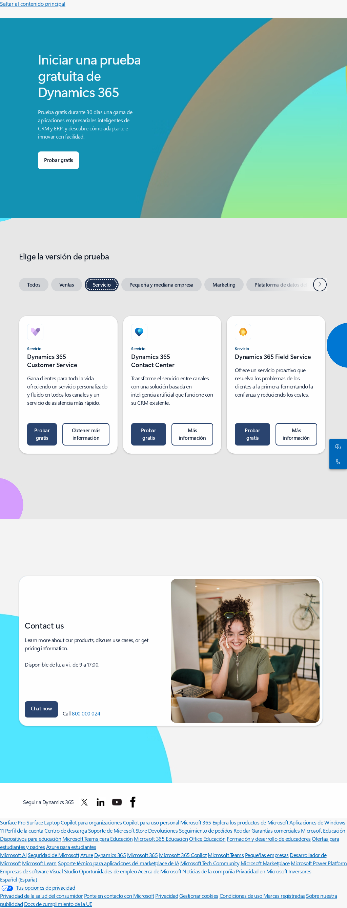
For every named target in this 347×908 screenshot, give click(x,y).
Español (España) (18, 879)
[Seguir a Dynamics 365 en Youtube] (116, 802)
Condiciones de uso (242, 895)
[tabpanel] (172, 381)
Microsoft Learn (39, 863)
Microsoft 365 (195, 822)
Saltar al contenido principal (32, 3)
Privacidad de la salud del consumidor (41, 895)
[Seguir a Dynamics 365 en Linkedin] (100, 802)
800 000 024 (86, 713)
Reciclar (242, 830)
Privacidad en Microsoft (261, 871)
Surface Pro (12, 822)
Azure (86, 854)
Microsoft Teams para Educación (97, 838)
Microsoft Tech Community (209, 863)
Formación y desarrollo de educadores (269, 838)
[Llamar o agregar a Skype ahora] (337, 461)
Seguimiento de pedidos (205, 830)
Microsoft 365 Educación (161, 838)
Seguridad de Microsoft (53, 854)
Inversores (299, 871)
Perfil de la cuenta (24, 830)
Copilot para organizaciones (91, 822)
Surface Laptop (42, 822)
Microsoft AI (13, 854)
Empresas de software (24, 871)
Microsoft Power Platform (319, 863)
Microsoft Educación (323, 830)
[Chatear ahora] (337, 446)
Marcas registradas (284, 895)
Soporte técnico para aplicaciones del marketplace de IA (118, 863)
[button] (41, 709)
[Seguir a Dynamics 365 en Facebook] (132, 802)
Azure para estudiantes (71, 846)
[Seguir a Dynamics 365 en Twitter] (84, 802)
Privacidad (166, 895)
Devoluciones (163, 830)
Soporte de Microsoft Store (117, 830)
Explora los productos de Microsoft (250, 822)
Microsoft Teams (226, 854)
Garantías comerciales (275, 830)
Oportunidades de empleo (108, 871)
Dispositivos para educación (30, 838)
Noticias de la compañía (208, 871)
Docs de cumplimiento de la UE (58, 903)
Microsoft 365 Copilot (183, 854)
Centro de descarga (65, 830)
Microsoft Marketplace (265, 863)
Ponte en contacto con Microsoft (119, 895)
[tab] (33, 284)
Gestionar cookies (198, 895)
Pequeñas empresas (267, 854)
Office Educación (207, 838)
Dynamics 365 (110, 854)
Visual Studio (63, 871)
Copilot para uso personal (151, 822)
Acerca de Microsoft (159, 871)
